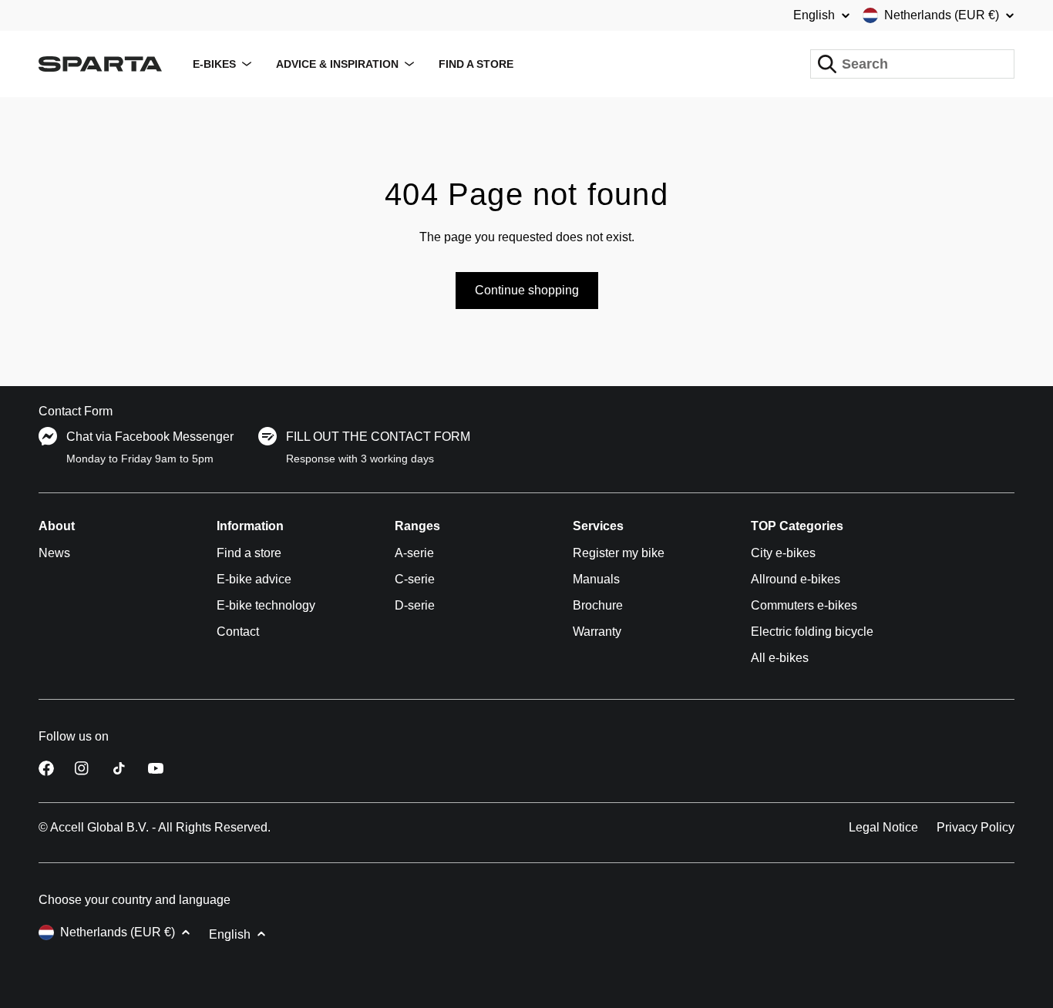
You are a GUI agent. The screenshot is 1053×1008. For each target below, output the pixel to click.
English (814, 15)
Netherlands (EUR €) (941, 15)
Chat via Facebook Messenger (150, 436)
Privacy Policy (975, 827)
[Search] (827, 64)
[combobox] (912, 64)
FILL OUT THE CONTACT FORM (378, 436)
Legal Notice (883, 827)
